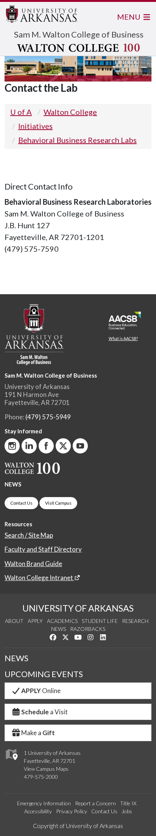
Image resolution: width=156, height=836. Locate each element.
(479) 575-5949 (48, 417)
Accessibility (38, 811)
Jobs (127, 811)
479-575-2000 (41, 776)
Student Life (100, 621)
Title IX (128, 803)
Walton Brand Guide (33, 564)
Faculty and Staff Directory (43, 549)
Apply (35, 621)
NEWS (13, 484)
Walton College (70, 111)
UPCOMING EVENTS (44, 674)
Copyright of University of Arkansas (78, 825)
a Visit (44, 712)
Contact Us (21, 503)
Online (41, 691)
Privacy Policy (71, 811)
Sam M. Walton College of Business (79, 34)
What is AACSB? (123, 338)
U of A (21, 111)
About (14, 621)
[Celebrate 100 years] (79, 48)
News (58, 629)
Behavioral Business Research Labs (77, 139)
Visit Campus (58, 503)
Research (135, 621)
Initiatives (35, 125)
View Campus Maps (46, 768)
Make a (38, 733)
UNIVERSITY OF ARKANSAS (78, 608)
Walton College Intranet (39, 578)
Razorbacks (87, 629)
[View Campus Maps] (11, 762)
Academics (62, 621)
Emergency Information (44, 803)
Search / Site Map (29, 535)
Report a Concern (95, 803)
